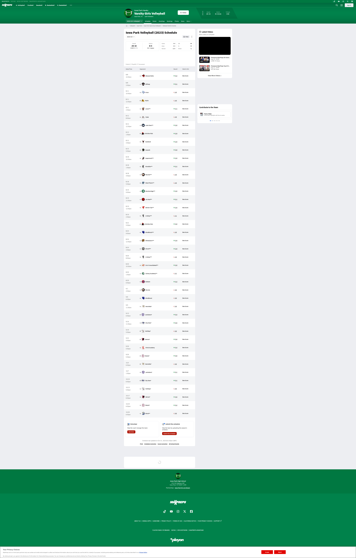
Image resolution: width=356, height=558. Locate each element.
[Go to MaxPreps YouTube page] (171, 511)
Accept (267, 552)
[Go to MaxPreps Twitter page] (184, 511)
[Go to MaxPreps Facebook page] (191, 511)
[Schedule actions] (191, 36)
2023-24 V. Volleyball (133, 21)
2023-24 (129, 37)
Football (30, 5)
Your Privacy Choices (205, 521)
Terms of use (177, 521)
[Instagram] (343, 1)
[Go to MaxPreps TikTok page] (164, 511)
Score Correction (162, 444)
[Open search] (336, 5)
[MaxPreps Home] (7, 5)
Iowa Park (139, 26)
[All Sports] (71, 5)
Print (187, 37)
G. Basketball (62, 5)
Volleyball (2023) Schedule (169, 26)
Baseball (39, 5)
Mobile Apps (146, 521)
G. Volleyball (20, 5)
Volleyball (132, 26)
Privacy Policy (166, 521)
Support (217, 521)
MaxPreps (5, 1)
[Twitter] (348, 1)
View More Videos (214, 75)
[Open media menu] (341, 5)
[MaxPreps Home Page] (127, 25)
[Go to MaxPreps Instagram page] (178, 511)
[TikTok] (334, 1)
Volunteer (131, 432)
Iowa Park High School (178, 481)
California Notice (190, 521)
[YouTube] (339, 1)
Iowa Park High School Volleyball (152, 26)
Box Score (185, 76)
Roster (154, 21)
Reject (280, 552)
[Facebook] (352, 1)
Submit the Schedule (169, 433)
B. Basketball (50, 5)
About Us (137, 521)
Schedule (147, 21)
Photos (177, 21)
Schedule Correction (150, 444)
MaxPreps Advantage (38, 1)
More (188, 21)
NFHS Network (22, 1)
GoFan (13, 1)
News (182, 21)
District (152, 48)
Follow (184, 13)
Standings (162, 21)
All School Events (174, 444)
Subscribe (156, 521)
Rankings (169, 21)
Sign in (349, 5)
